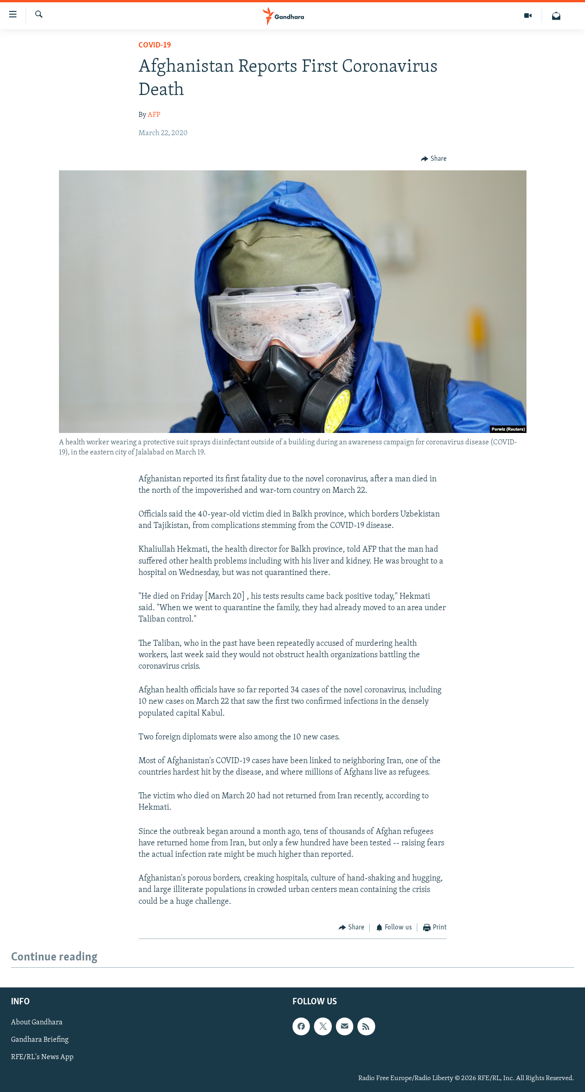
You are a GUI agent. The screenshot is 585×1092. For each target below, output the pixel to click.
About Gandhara (37, 1023)
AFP (154, 115)
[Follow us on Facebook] (301, 1026)
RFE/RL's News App (42, 1057)
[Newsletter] (556, 16)
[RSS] (366, 1026)
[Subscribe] (344, 1026)
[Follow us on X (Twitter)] (322, 1026)
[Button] (434, 159)
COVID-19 (154, 46)
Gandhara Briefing (40, 1040)
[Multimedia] (528, 16)
